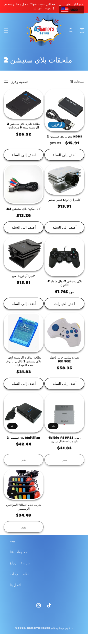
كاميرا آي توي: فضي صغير (64, 199)
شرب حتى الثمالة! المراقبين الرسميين (23, 506)
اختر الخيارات (64, 303)
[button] (6, 30)
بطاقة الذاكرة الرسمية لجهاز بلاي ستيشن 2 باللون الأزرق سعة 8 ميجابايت (23, 361)
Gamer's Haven (38, 627)
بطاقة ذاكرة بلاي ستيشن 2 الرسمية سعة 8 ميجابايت (23, 125)
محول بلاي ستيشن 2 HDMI (64, 136)
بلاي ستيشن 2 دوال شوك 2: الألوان (64, 283)
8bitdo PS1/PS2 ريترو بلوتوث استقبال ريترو (64, 439)
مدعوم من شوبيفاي (62, 627)
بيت (12, 540)
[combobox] (71, 10)
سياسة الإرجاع (20, 563)
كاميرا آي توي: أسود (23, 275)
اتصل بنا (15, 585)
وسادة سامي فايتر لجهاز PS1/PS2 (64, 359)
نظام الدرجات (19, 574)
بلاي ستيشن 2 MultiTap (23, 437)
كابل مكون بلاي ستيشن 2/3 (23, 208)
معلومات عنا (18, 552)
